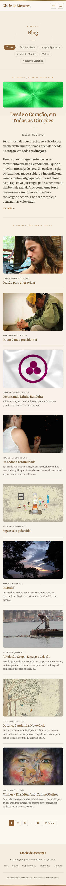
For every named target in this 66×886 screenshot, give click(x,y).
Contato (58, 865)
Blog (6, 865)
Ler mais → (9, 208)
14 (38, 823)
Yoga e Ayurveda (51, 47)
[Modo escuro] (53, 6)
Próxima (49, 823)
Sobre (15, 865)
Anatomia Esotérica (33, 60)
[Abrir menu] (60, 6)
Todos (9, 47)
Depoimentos (29, 865)
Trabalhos (45, 865)
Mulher (45, 54)
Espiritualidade (27, 47)
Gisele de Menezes (16, 6)
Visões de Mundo (26, 54)
